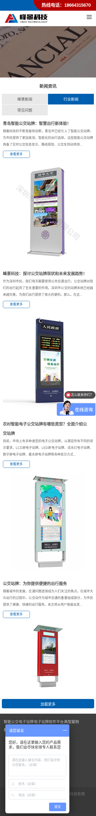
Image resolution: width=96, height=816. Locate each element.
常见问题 (24, 110)
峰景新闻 (24, 99)
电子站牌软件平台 (49, 722)
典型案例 (71, 722)
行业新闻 (70, 99)
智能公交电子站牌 (19, 722)
